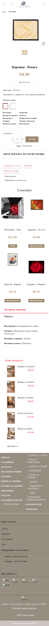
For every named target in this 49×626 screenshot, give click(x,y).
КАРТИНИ (12, 12)
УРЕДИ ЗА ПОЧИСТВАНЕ (33, 461)
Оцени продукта (10, 176)
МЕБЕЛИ (5, 458)
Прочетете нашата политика (24, 608)
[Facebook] (5, 567)
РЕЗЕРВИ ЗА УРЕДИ (37, 467)
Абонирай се (12, 446)
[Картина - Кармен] (12, 267)
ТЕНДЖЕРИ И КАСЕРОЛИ (35, 487)
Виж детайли (36, 246)
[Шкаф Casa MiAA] (11, 433)
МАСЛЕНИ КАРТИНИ (11, 472)
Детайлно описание (15, 309)
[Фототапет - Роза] (12, 218)
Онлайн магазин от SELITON (24, 623)
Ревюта (8, 316)
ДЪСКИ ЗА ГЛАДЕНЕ (37, 455)
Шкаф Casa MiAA (25, 429)
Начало (4, 12)
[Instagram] (10, 567)
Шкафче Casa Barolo (26, 367)
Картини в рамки (11, 171)
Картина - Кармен (12, 284)
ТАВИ (32, 493)
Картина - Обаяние (36, 284)
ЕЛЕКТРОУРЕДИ (34, 504)
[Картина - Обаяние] (36, 282)
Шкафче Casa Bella (26, 398)
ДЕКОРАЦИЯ (7, 491)
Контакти (6, 534)
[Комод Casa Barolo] (11, 418)
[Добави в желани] (42, 132)
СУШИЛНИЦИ (34, 471)
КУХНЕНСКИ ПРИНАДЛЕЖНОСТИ (36, 498)
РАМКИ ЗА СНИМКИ (11, 481)
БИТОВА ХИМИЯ (11, 504)
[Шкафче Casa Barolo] (11, 371)
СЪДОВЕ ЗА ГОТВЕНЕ (33, 476)
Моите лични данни (25, 615)
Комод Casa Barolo (25, 413)
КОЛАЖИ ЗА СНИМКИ (12, 486)
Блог (4, 544)
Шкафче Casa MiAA (26, 382)
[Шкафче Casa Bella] (11, 402)
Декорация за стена (12, 166)
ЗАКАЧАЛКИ (32, 509)
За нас (4, 529)
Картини (28, 166)
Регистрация (7, 539)
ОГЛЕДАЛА (6, 467)
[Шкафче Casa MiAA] (11, 387)
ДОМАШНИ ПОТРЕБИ (11, 500)
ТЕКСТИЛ (5, 496)
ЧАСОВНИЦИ (7, 462)
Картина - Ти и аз (36, 230)
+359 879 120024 (20, 561)
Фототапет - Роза (12, 230)
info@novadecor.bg (19, 556)
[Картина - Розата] (24, 46)
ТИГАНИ (33, 482)
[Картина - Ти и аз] (36, 212)
